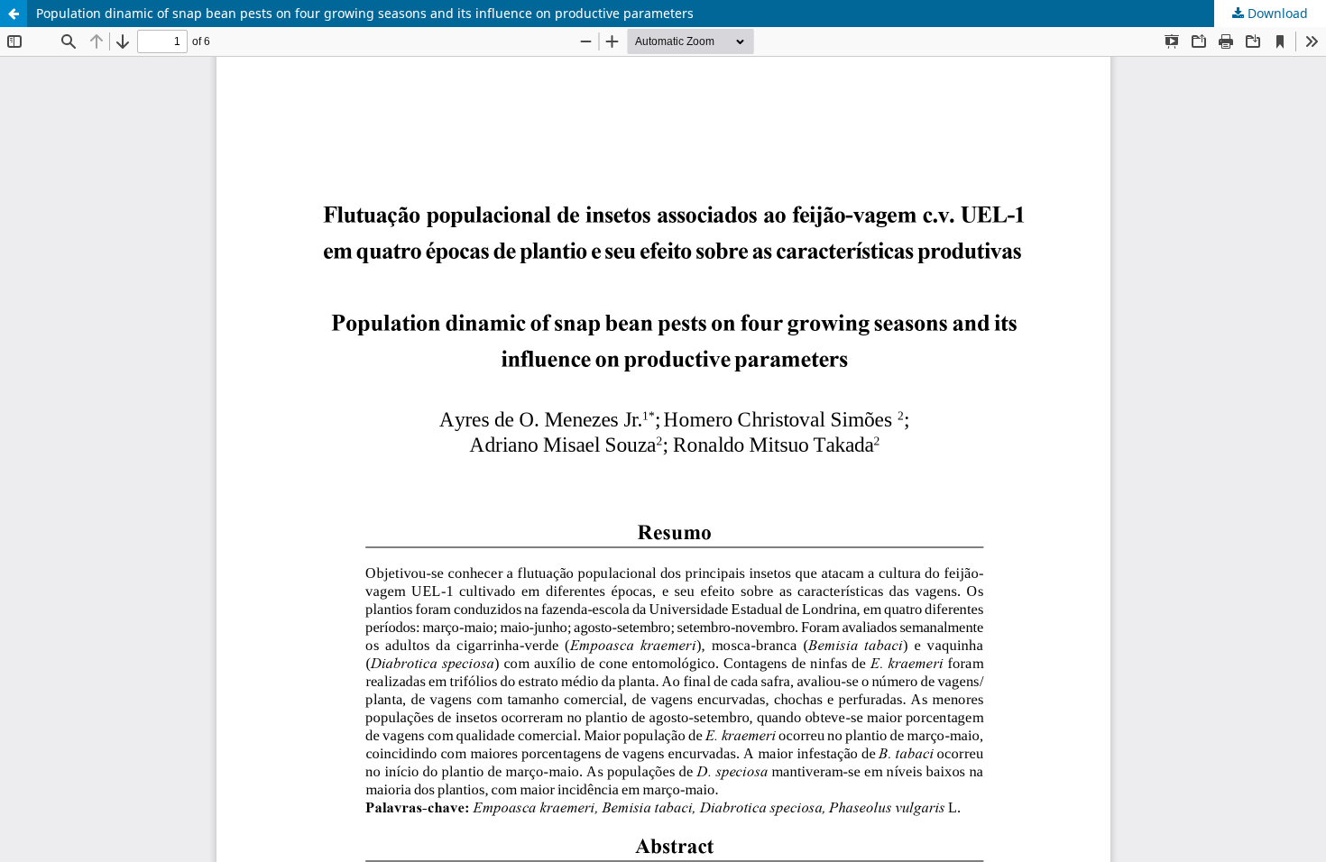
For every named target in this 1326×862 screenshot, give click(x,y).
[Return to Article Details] (13, 13)
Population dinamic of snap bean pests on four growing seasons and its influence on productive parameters (365, 13)
